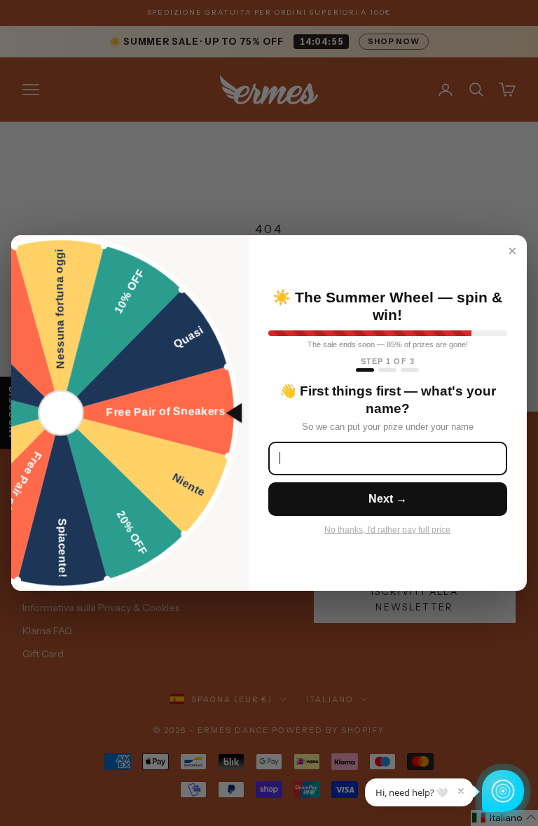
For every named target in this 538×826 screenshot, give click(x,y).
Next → (387, 499)
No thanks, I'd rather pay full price (387, 530)
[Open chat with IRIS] (503, 791)
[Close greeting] (461, 791)
